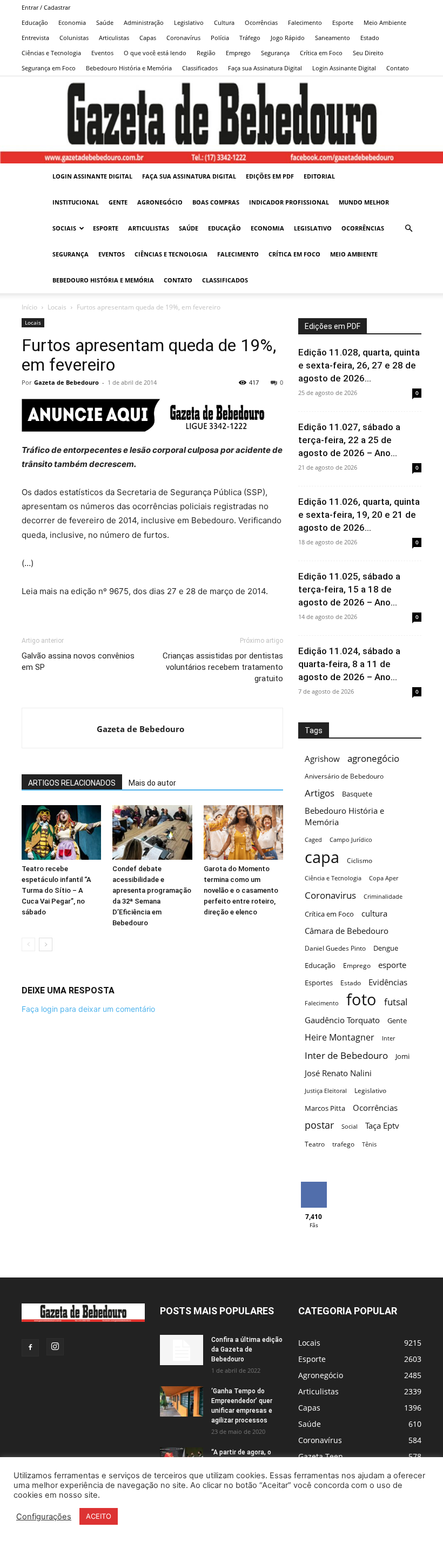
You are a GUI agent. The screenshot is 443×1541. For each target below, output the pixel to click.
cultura (374, 913)
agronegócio (373, 758)
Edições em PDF (270, 176)
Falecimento (305, 22)
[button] (408, 228)
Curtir (313, 1186)
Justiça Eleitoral (326, 1091)
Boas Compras (215, 202)
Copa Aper (383, 878)
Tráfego (249, 38)
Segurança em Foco (49, 68)
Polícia (220, 38)
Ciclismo (359, 860)
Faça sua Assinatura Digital (265, 68)
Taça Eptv (382, 1125)
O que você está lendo (155, 53)
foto (361, 999)
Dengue (385, 948)
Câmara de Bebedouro (346, 930)
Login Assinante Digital (344, 68)
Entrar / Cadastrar (46, 7)
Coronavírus (183, 38)
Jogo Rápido (288, 38)
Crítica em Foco (321, 53)
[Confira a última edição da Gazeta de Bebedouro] (181, 1350)
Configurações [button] (43, 1517)
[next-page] (45, 944)
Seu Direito (368, 53)
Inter (388, 1038)
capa (322, 856)
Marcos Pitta (325, 1108)
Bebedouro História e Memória (129, 68)
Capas (147, 38)
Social (349, 1126)
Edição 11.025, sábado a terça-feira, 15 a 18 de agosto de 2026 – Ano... (349, 589)
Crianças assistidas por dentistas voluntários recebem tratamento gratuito (223, 667)
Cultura (224, 22)
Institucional (75, 202)
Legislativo (189, 22)
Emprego (238, 53)
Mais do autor (152, 783)
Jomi (402, 1056)
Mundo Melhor (364, 202)
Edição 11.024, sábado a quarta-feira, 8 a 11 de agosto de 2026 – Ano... (349, 664)
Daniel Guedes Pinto (335, 948)
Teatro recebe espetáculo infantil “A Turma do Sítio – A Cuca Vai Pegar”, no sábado (56, 890)
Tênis (369, 1144)
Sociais (64, 228)
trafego (343, 1144)
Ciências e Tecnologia (51, 53)
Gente (118, 202)
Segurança (275, 53)
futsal (395, 1001)
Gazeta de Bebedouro (66, 382)
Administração (144, 22)
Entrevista (35, 38)
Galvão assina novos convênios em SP (78, 661)
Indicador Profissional (289, 202)
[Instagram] (55, 1346)
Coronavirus (330, 895)
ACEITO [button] (98, 1516)
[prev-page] (28, 944)
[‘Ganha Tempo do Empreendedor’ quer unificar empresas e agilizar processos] (181, 1401)
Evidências (387, 982)
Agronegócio (160, 202)
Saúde (104, 22)
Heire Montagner (339, 1037)
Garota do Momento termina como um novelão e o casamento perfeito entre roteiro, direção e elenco (241, 890)
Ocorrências (261, 22)
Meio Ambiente (385, 22)
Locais (57, 307)
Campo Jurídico (351, 840)
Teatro (315, 1144)
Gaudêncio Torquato (342, 1020)
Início (29, 307)
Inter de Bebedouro (346, 1055)
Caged (313, 840)
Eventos (102, 53)
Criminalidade (383, 896)
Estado (369, 38)
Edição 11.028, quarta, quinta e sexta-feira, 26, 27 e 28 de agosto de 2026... (359, 365)
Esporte (342, 22)
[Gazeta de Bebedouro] (221, 119)
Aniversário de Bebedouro (344, 776)
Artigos (319, 793)
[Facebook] (30, 1347)
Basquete (357, 794)
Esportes (319, 982)
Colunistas (74, 38)
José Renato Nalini (338, 1073)
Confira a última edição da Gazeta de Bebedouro (247, 1349)
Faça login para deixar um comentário (88, 1008)
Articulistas (114, 38)
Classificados (200, 68)
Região (206, 53)
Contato (397, 68)
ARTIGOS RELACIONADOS (72, 783)
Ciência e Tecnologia (333, 878)
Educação (35, 22)
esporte (392, 965)
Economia (72, 22)
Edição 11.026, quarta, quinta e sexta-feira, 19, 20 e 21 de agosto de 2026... (359, 514)
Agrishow (322, 759)
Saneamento (332, 38)
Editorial (319, 176)
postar (319, 1125)
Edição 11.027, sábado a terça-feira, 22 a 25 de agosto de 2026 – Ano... (349, 440)
